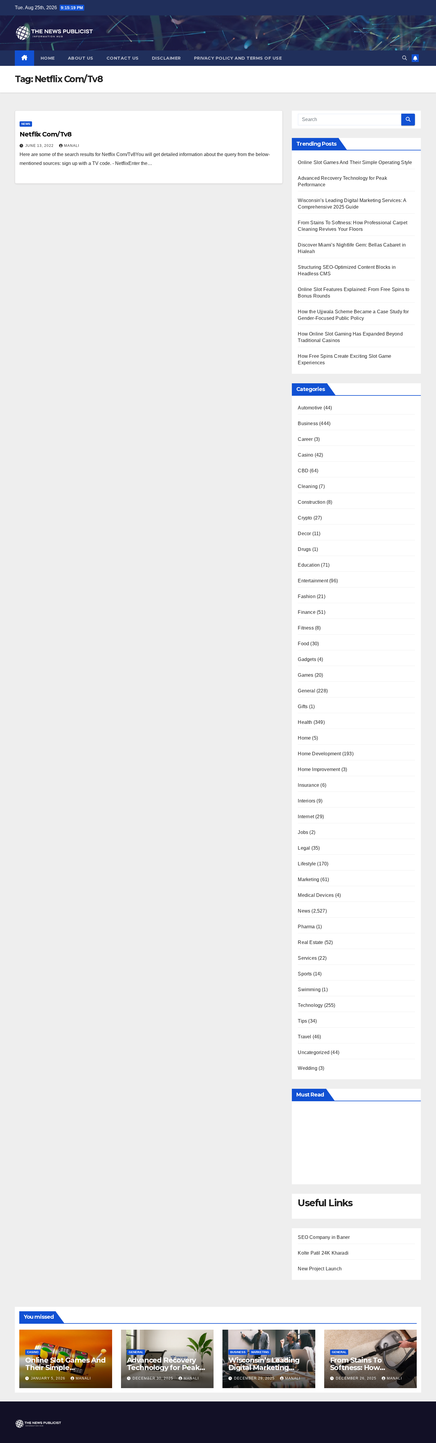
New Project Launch (320, 1268)
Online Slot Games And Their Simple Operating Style (355, 162)
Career (305, 439)
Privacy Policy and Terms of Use (238, 58)
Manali (71, 146)
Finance (306, 612)
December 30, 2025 (153, 1378)
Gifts (303, 706)
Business (308, 423)
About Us (80, 58)
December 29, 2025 (255, 1378)
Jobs (303, 832)
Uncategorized (314, 1052)
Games (305, 675)
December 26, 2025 (357, 1378)
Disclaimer (166, 58)
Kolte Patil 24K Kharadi (323, 1253)
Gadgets (307, 659)
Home (48, 58)
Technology (310, 1005)
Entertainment (313, 580)
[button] (404, 58)
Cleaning (308, 486)
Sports (305, 973)
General (306, 690)
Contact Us (122, 58)
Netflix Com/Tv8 (45, 134)
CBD (303, 470)
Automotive (310, 407)
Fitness (306, 627)
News (25, 123)
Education (309, 565)
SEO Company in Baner (324, 1237)
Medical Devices (316, 895)
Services (307, 958)
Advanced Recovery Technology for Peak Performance (163, 1367)
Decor (304, 533)
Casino (305, 454)
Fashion (306, 596)
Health (305, 722)
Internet (306, 816)
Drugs (304, 549)
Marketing (308, 879)
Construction (311, 502)
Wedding (307, 1068)
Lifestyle (307, 863)
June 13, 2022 (40, 146)
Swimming (309, 989)
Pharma (306, 926)
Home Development (319, 753)
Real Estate (310, 942)
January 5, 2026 (48, 1378)
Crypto (305, 517)
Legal (304, 848)
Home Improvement (319, 769)
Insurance (308, 785)
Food (303, 643)
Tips (302, 1021)
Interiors (306, 800)
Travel (304, 1036)
